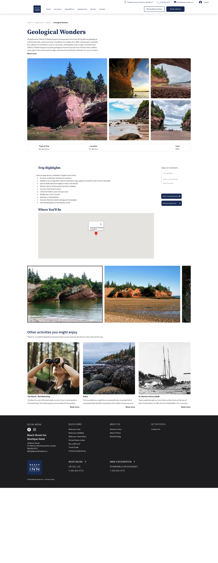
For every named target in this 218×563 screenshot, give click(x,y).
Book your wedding (76, 433)
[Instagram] (34, 429)
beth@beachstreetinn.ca (185, 2)
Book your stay (74, 429)
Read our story (115, 429)
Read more (32, 54)
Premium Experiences (77, 451)
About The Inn (115, 433)
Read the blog (115, 436)
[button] (57, 9)
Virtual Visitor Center (77, 440)
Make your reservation (77, 436)
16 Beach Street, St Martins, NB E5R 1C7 (140, 2)
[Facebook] (29, 429)
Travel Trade (73, 447)
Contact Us (155, 429)
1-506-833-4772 (165, 2)
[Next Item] (187, 294)
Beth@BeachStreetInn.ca (37, 451)
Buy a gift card (74, 444)
